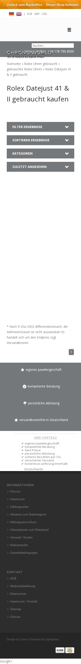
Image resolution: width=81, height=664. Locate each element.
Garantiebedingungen (24, 553)
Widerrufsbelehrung (22, 586)
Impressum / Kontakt (24, 601)
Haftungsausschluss (23, 522)
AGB (13, 578)
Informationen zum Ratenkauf (29, 530)
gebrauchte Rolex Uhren (25, 69)
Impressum (17, 499)
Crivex (24, 639)
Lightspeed (52, 639)
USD (44, 14)
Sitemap (15, 609)
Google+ (6, 661)
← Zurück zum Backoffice (22, 4)
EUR (29, 14)
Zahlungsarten (19, 507)
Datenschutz (18, 594)
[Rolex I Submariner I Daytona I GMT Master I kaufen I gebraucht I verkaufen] (29, 52)
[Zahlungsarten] (65, 650)
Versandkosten (17, 343)
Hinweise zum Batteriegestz (28, 514)
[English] (19, 13)
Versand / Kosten (21, 537)
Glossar (15, 491)
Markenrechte (19, 545)
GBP (37, 14)
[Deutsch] (11, 13)
